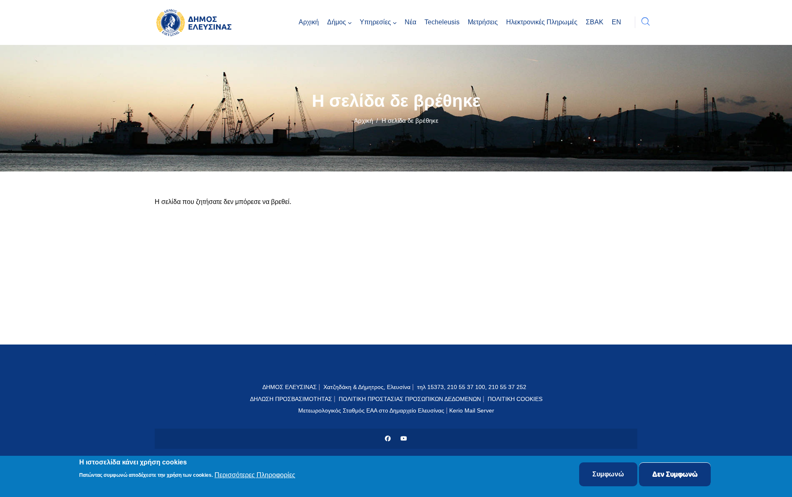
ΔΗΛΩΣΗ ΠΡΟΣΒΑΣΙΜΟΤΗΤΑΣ (291, 399)
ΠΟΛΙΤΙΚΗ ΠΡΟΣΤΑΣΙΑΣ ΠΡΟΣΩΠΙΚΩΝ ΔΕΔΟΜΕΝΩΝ (410, 399)
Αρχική (363, 120)
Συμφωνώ (608, 474)
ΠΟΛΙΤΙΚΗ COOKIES (515, 399)
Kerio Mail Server (471, 410)
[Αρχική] (196, 22)
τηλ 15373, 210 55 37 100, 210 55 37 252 (472, 387)
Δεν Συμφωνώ (675, 474)
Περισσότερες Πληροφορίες (254, 474)
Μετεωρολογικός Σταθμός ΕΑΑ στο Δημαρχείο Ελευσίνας (371, 410)
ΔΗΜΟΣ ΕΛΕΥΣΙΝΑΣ (289, 387)
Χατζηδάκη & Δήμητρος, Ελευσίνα (366, 387)
